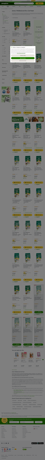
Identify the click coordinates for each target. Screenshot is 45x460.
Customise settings (23, 55)
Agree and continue (23, 58)
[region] (22, 54)
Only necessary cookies (22, 60)
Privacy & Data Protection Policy (21, 53)
